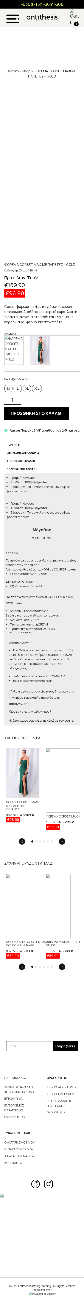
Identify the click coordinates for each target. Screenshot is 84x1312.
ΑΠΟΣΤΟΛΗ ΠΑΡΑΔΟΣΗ (21, 461)
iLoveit (47, 1290)
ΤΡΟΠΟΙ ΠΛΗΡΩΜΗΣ (61, 1094)
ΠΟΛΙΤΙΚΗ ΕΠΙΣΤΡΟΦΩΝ (21, 469)
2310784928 (57, 676)
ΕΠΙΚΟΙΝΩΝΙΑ (13, 1098)
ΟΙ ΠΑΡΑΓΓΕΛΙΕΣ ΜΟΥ (18, 1149)
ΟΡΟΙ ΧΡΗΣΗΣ (56, 1112)
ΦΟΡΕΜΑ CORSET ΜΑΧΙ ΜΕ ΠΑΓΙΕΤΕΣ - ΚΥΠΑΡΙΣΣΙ (22, 805)
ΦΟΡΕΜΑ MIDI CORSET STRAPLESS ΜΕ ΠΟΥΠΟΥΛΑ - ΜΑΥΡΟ (32, 943)
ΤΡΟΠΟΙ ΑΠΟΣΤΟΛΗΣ (61, 1087)
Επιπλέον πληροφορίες (23, 453)
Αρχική (13, 71)
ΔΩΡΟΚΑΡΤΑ (13, 1163)
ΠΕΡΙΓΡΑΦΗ (14, 445)
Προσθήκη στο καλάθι (36, 413)
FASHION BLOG (14, 1117)
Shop (26, 71)
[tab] (14, 445)
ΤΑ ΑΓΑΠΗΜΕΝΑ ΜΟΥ (19, 1156)
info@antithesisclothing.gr (36, 681)
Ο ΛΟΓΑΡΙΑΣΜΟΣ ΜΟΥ (19, 1142)
